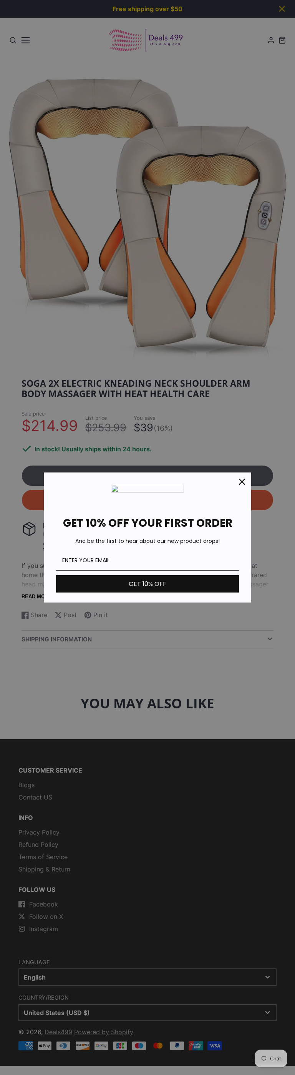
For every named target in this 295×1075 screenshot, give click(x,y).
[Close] (242, 481)
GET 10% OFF (147, 583)
